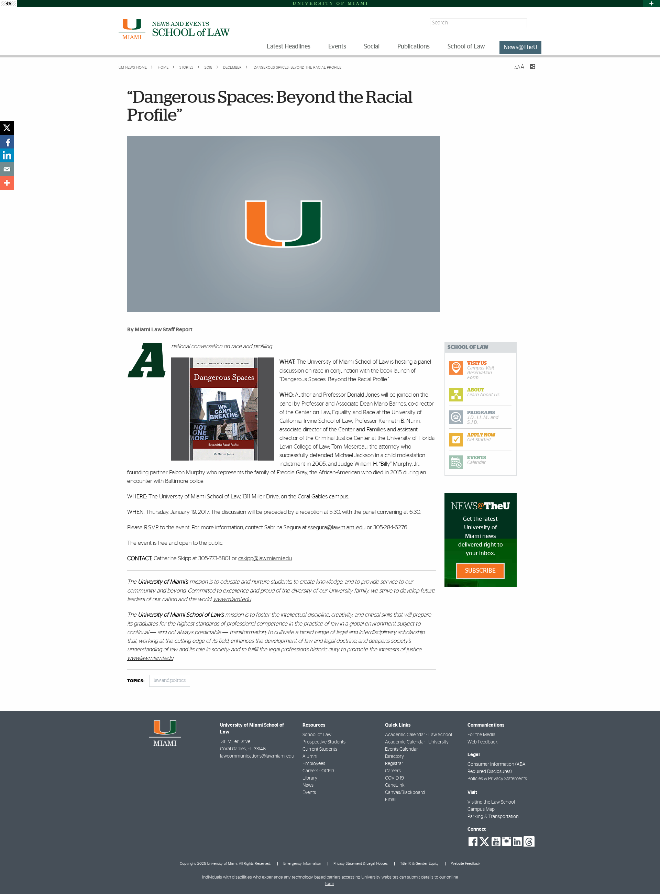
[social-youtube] (496, 842)
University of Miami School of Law (199, 496)
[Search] (535, 23)
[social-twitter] (484, 841)
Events (309, 792)
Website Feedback (465, 863)
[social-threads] (529, 841)
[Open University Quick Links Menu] (651, 3)
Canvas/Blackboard (405, 792)
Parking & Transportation (493, 816)
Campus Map (481, 809)
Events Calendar (401, 749)
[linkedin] (7, 155)
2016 (208, 67)
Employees (313, 763)
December (232, 67)
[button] (645, 875)
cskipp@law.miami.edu (265, 558)
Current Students (319, 749)
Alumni (309, 756)
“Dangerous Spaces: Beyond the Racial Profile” (297, 67)
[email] (7, 169)
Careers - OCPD (318, 771)
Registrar (394, 763)
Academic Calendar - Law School (418, 734)
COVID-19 (394, 778)
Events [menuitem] (337, 47)
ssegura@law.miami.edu (336, 527)
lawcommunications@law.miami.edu (257, 756)
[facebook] (7, 141)
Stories (186, 67)
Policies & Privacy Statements (497, 778)
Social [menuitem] (372, 47)
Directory (394, 756)
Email (390, 799)
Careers (393, 771)
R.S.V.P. (151, 527)
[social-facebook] (473, 842)
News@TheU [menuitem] (520, 47)
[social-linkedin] (517, 842)
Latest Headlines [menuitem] (288, 47)
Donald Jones (363, 395)
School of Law (316, 734)
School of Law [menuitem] (466, 47)
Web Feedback (483, 742)
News (308, 785)
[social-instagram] (506, 842)
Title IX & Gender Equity (419, 863)
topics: (135, 681)
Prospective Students (323, 742)
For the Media (481, 734)
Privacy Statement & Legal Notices (360, 863)
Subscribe (480, 571)
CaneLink (395, 785)
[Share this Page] (528, 71)
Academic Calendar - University (417, 742)
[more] (7, 183)
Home (162, 67)
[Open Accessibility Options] (8, 3)
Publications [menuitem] (413, 47)
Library (309, 778)
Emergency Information (302, 863)
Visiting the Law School (491, 802)
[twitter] (7, 128)
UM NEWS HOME (133, 67)
